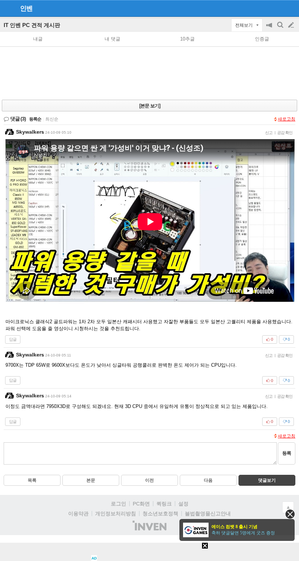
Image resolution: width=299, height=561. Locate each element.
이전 (149, 480)
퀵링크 (164, 504)
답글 (12, 339)
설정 (183, 504)
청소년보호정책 (160, 513)
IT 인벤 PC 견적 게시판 (32, 25)
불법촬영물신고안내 (208, 513)
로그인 (118, 504)
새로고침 (286, 119)
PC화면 (141, 504)
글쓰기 (291, 25)
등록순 (35, 119)
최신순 (51, 119)
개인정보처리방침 (115, 513)
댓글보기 (267, 480)
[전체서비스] (290, 8)
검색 (280, 28)
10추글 (187, 39)
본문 (90, 480)
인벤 (26, 8)
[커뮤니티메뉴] (7, 8)
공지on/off (269, 28)
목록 (32, 480)
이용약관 (78, 513)
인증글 (262, 39)
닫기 (290, 514)
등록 (286, 453)
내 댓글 (112, 39)
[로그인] (277, 8)
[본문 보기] (149, 105)
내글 (38, 39)
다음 (208, 480)
